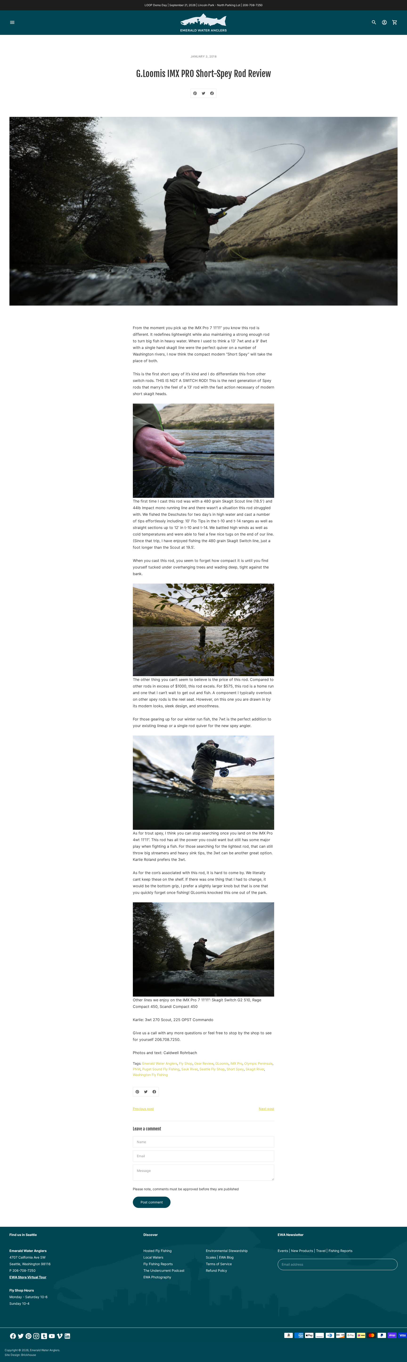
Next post (266, 1109)
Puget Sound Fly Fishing (160, 1069)
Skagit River (255, 1069)
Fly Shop (185, 1063)
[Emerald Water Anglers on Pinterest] (28, 1336)
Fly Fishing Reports (158, 1264)
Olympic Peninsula (258, 1063)
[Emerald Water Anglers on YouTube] (51, 1336)
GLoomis (221, 1063)
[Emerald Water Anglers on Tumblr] (43, 1336)
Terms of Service (219, 1264)
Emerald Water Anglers (159, 1063)
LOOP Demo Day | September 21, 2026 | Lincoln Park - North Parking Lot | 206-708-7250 (204, 5)
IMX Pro (236, 1063)
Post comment (152, 1202)
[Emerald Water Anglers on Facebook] (12, 1336)
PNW (136, 1069)
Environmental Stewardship (227, 1251)
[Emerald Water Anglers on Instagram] (36, 1336)
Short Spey (235, 1069)
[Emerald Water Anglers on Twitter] (20, 1336)
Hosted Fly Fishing (157, 1251)
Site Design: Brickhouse (20, 1355)
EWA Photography (157, 1277)
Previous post (143, 1109)
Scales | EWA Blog (220, 1257)
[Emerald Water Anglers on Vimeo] (59, 1336)
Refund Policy (216, 1270)
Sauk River (189, 1069)
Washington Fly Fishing (150, 1075)
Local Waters (153, 1257)
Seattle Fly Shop (212, 1069)
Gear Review (203, 1063)
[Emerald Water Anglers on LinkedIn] (67, 1336)
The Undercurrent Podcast (163, 1270)
